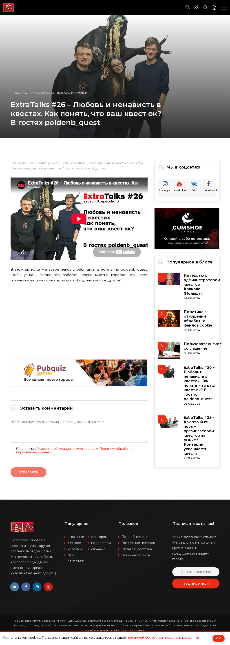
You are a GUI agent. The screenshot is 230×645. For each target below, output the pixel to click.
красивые (75, 549)
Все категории (76, 557)
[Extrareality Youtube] (48, 586)
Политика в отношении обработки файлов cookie (198, 318)
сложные (98, 549)
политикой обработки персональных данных (163, 638)
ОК (218, 638)
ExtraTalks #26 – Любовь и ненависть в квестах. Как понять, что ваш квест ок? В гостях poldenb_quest (199, 383)
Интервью (80, 93)
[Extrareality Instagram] (37, 586)
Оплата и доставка (137, 549)
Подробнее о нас (136, 537)
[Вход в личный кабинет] (214, 7)
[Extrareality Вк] (14, 586)
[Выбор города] (196, 7)
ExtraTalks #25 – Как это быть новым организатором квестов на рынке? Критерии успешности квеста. (199, 435)
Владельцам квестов (138, 543)
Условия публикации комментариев (66, 449)
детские (74, 543)
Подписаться (196, 583)
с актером (99, 537)
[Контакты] (187, 7)
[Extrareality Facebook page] (25, 586)
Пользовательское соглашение (203, 346)
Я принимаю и (75, 450)
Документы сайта (136, 555)
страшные (76, 537)
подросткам (101, 543)
